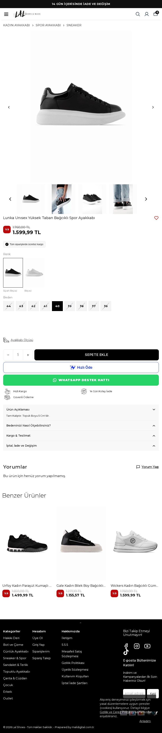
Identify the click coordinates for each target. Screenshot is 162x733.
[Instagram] (137, 646)
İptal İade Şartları (74, 683)
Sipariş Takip (41, 658)
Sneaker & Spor (14, 658)
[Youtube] (147, 646)
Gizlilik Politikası (73, 663)
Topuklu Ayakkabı (16, 671)
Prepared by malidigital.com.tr (74, 727)
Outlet (8, 698)
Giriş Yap (38, 645)
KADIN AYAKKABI (16, 25)
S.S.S (65, 645)
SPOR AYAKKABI (48, 25)
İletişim (67, 638)
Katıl (153, 694)
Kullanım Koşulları (75, 676)
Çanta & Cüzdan (15, 678)
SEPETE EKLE (96, 355)
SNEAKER (74, 25)
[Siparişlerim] (146, 14)
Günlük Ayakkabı (15, 651)
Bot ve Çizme (13, 645)
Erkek (7, 692)
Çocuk (8, 685)
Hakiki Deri (11, 638)
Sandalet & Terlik (15, 665)
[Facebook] (126, 646)
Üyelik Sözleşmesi (75, 669)
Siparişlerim (41, 651)
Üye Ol (37, 638)
